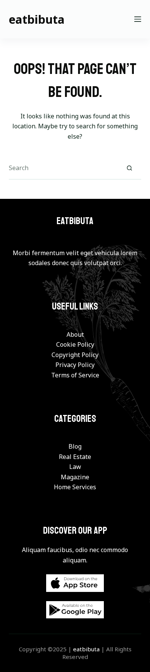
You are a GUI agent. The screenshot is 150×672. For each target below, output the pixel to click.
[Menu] (137, 19)
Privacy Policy (75, 365)
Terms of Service (75, 375)
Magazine (75, 477)
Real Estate (75, 456)
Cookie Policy (75, 344)
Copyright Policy (75, 355)
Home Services (75, 487)
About (75, 334)
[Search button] (129, 168)
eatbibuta (37, 19)
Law (75, 466)
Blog (75, 446)
